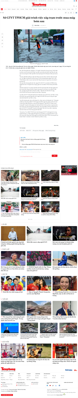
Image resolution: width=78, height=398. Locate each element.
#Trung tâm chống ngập (38, 130)
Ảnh (19, 373)
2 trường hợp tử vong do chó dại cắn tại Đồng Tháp (38, 360)
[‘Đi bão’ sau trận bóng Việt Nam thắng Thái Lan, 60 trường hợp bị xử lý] (30, 175)
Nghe (2, 34)
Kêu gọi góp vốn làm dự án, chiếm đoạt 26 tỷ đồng (65, 268)
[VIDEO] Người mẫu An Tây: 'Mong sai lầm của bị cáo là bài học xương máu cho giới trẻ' (39, 268)
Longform (37, 373)
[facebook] (74, 1)
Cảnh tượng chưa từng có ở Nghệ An (49, 182)
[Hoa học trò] (75, 370)
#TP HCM (22, 130)
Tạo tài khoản (29, 149)
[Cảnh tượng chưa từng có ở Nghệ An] (50, 175)
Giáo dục (59, 9)
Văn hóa (51, 9)
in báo (71, 13)
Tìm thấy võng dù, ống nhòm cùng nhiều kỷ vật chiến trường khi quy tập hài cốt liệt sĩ (10, 183)
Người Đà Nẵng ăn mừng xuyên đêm (49, 199)
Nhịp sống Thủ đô (21, 379)
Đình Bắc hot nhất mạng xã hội (13, 292)
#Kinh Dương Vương (50, 130)
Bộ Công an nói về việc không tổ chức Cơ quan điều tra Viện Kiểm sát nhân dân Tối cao (13, 268)
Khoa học (64, 9)
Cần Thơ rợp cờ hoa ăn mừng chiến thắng (30, 214)
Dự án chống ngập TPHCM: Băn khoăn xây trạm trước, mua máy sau (38, 144)
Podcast (29, 373)
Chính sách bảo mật (68, 382)
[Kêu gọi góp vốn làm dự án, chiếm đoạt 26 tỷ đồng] (65, 258)
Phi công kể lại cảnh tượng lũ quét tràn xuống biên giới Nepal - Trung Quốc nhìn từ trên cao (12, 318)
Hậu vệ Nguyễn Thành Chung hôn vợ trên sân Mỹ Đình (38, 293)
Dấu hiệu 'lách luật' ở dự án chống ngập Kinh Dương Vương (33, 140)
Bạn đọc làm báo (7, 394)
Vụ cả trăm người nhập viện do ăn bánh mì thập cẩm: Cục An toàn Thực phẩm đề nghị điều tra (12, 361)
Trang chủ (2, 9)
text (68, 13)
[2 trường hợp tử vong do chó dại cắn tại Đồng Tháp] (39, 351)
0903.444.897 (35, 383)
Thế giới (26, 9)
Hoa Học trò (50, 0)
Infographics (47, 373)
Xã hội (5, 9)
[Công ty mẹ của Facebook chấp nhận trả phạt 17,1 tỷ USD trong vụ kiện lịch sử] (10, 328)
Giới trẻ (30, 9)
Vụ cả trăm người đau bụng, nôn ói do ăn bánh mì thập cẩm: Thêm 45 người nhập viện (64, 361)
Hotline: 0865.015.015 (22, 0)
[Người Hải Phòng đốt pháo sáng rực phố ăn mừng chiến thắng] (50, 206)
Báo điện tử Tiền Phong (39, 5)
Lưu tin (2, 40)
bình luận (74, 13)
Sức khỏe (22, 9)
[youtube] (76, 1)
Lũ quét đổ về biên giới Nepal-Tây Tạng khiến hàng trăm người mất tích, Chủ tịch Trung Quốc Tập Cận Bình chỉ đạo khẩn (28, 336)
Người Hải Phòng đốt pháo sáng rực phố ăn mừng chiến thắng (49, 214)
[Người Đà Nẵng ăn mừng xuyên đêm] (50, 191)
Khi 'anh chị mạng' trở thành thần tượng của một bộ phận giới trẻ (29, 199)
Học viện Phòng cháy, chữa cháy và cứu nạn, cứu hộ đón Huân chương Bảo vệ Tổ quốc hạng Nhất (10, 215)
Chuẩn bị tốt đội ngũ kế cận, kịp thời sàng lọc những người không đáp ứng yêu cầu (12, 244)
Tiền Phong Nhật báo (32, 0)
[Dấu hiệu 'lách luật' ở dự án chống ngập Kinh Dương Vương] (53, 140)
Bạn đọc (62, 377)
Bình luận (2, 43)
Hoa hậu (68, 9)
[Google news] (59, 386)
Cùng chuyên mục (7, 168)
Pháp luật (35, 9)
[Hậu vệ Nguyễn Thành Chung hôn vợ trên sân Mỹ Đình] (39, 283)
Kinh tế (9, 9)
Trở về (2, 47)
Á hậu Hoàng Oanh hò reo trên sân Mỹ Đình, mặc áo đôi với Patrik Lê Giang (65, 293)
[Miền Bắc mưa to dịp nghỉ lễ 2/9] (10, 191)
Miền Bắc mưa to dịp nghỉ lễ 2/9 (8, 198)
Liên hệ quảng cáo (20, 382)
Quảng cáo (62, 0)
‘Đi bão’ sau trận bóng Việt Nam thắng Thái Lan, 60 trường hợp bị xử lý (30, 182)
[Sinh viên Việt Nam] (68, 370)
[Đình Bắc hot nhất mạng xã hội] (13, 283)
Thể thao (40, 9)
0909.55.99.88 (20, 383)
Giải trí (55, 9)
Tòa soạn (56, 0)
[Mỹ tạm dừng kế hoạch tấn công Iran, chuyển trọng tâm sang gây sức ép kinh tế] (68, 328)
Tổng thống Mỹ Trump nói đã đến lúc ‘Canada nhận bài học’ (64, 318)
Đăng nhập (22, 149)
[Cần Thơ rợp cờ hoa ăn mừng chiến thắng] (30, 206)
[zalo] (56, 386)
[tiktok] (53, 385)
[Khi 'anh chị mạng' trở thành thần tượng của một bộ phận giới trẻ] (30, 191)
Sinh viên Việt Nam (42, 0)
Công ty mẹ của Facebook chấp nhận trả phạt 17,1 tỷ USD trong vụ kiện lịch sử (9, 336)
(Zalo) (24, 383)
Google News (76, 13)
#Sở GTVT (28, 130)
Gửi (54, 155)
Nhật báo (12, 373)
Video (72, 9)
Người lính (45, 9)
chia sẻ (66, 13)
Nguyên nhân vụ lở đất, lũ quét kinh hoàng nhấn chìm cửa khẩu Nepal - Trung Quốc (48, 336)
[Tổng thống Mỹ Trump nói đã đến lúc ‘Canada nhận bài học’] (65, 308)
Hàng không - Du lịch (5, 379)
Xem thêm (76, 9)
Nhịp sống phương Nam (31, 379)
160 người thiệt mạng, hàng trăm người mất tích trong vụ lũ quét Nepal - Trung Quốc (38, 318)
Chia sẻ (2, 37)
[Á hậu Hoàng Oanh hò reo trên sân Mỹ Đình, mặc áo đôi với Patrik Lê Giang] (65, 283)
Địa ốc (18, 9)
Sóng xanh (14, 9)
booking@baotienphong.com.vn (23, 385)
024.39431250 (5, 386)
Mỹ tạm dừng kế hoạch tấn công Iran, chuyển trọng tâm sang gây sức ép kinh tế (68, 336)
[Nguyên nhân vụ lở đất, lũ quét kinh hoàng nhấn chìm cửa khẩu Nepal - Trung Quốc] (49, 328)
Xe (48, 9)
